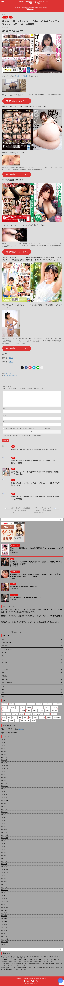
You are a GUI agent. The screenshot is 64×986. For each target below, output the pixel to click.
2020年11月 (4, 939)
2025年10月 (4, 768)
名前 (4, 408)
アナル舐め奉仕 (57, 704)
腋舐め (35, 717)
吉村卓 (28, 710)
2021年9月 (4, 910)
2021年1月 (4, 933)
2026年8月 (4, 740)
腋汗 (30, 717)
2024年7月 (4, 812)
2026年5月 (4, 748)
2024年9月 (4, 806)
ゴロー (22, 707)
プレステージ (15, 710)
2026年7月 (4, 742)
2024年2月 (4, 826)
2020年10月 (4, 942)
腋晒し (25, 717)
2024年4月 (4, 820)
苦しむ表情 (42, 717)
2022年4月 (4, 890)
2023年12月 (4, 832)
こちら (11, 358)
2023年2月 (4, 861)
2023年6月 (4, 849)
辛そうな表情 (57, 717)
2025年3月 (4, 789)
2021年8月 (4, 913)
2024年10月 (4, 803)
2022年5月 (4, 887)
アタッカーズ (31, 704)
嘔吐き (34, 710)
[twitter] (22, 367)
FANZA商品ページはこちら (16, 101)
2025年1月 (4, 794)
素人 (20, 717)
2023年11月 (4, 835)
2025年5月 (4, 783)
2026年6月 (4, 745)
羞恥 (10, 373)
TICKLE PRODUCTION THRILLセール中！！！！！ (26, 597)
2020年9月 (4, 945)
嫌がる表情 (54, 710)
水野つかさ (14, 375)
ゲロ (18, 707)
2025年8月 (4, 774)
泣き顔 (3, 717)
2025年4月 (4, 786)
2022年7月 (4, 881)
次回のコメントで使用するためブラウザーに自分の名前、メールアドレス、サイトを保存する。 (28, 428)
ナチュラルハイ (5, 710)
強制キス (15, 714)
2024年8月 (4, 809)
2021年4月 (4, 924)
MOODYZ (4, 704)
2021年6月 (4, 919)
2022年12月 (4, 867)
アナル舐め (39, 704)
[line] (37, 367)
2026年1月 (4, 760)
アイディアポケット (20, 704)
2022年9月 (4, 875)
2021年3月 (4, 927)
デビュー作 (54, 707)
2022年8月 (4, 878)
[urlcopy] (41, 367)
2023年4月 (4, 855)
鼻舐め (33, 720)
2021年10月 (4, 907)
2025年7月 (4, 777)
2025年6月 (4, 780)
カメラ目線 (11, 707)
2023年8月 (4, 843)
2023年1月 (4, 864)
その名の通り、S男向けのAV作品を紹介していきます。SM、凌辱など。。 (32, 978)
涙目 (9, 717)
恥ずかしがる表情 (38, 714)
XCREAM (11, 704)
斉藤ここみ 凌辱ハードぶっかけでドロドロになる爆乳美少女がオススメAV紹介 (24, 960)
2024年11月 (4, 800)
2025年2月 (4, 791)
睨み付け (14, 717)
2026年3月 (4, 754)
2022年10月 (4, 872)
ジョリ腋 (29, 707)
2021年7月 (4, 916)
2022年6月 (4, 884)
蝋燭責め (49, 717)
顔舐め (17, 720)
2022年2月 (4, 895)
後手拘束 (22, 714)
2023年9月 (4, 841)
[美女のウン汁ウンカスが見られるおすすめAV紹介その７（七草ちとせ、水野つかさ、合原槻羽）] (34, 367)
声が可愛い (41, 710)
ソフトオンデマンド (38, 707)
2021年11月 (4, 904)
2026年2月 (4, 757)
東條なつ (54, 714)
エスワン (4, 707)
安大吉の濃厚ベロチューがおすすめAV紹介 (23, 586)
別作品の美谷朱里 (21, 76)
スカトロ (6, 373)
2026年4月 (4, 751)
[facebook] (26, 367)
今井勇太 (23, 710)
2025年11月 (4, 766)
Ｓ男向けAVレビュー (34, 3)
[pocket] (30, 367)
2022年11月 (4, 869)
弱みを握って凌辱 (6, 714)
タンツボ (47, 707)
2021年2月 (4, 930)
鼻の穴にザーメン (25, 720)
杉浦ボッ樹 (47, 714)
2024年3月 (4, 823)
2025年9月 (4, 771)
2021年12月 (4, 901)
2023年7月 (4, 846)
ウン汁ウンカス (7, 375)
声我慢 (47, 710)
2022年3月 (4, 893)
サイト (4, 421)
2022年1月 (4, 898)
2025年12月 (4, 763)
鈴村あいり (4, 720)
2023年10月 (4, 838)
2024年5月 (4, 817)
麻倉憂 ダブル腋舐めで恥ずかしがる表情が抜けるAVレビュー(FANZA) (34, 449)
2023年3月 (4, 858)
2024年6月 (4, 815)
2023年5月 (4, 852)
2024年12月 (4, 797)
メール (5, 415)
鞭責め (11, 720)
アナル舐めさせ (47, 704)
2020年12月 (4, 936)
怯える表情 (28, 714)
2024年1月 (4, 829)
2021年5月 (4, 921)
